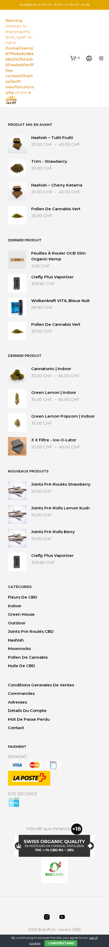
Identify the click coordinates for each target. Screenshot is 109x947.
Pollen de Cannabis (28, 657)
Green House (21, 614)
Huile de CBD (21, 665)
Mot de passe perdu (29, 719)
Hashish (16, 640)
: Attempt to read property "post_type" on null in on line (19, 56)
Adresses (17, 702)
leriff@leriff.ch (30, 5)
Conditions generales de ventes (41, 684)
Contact (16, 727)
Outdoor (16, 622)
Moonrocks (19, 648)
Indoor (14, 605)
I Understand (61, 943)
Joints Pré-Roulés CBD (31, 631)
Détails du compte (27, 710)
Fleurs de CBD (22, 597)
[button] (75, 58)
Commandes (21, 693)
